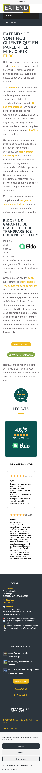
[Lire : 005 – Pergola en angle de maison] (5, 662)
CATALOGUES (21, 689)
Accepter (21, 746)
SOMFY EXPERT (10, 728)
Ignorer (21, 752)
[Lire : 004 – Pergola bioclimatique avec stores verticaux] (5, 670)
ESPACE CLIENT (21, 695)
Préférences (21, 759)
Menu (10, 16)
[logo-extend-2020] (17, 8)
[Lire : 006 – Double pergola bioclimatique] (5, 654)
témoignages (28, 281)
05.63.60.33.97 (8, 602)
